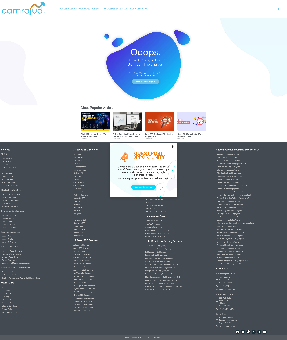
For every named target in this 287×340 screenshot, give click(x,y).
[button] (174, 146)
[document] (143, 170)
